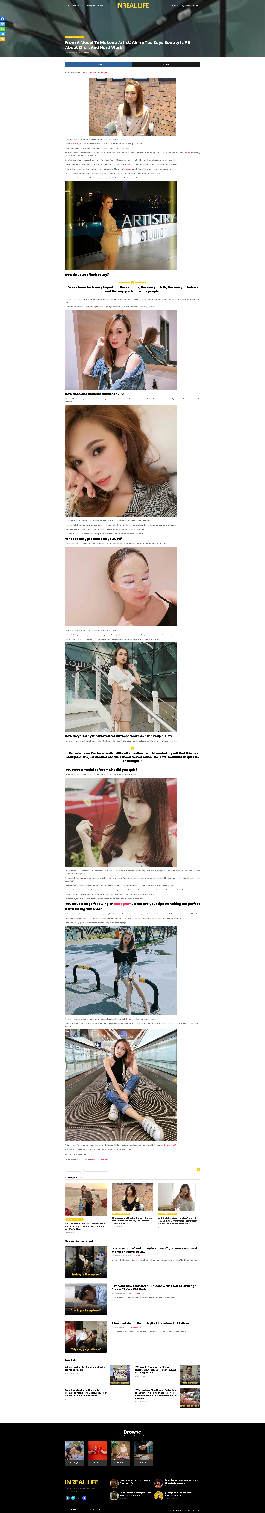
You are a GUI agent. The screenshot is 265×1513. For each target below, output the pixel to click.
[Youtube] (79, 1498)
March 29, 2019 (70, 1232)
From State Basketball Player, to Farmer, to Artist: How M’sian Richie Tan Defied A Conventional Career (86, 1393)
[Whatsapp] (2, 29)
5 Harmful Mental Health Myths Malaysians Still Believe (150, 1323)
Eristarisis (134, 1327)
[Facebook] (2, 19)
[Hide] (1, 43)
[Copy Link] (2, 39)
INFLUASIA (74, 1510)
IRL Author (138, 1256)
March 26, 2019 (163, 1227)
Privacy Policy (187, 1510)
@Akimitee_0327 (170, 1145)
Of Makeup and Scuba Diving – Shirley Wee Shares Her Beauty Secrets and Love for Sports (132, 1221)
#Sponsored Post (74, 1170)
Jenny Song (138, 1293)
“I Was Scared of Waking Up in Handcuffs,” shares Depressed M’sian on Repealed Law (154, 1250)
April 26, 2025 (140, 1402)
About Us (178, 1510)
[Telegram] (2, 34)
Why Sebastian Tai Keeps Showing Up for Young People (85, 1368)
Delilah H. (87, 52)
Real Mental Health (74, 37)
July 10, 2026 (70, 1373)
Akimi (76, 144)
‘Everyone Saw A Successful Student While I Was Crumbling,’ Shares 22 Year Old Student (154, 1287)
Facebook (93, 72)
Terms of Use (196, 1510)
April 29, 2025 (70, 1399)
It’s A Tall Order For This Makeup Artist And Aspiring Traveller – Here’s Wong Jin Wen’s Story (85, 1226)
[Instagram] (84, 1498)
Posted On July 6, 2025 (120, 1327)
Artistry (187, 153)
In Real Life (95, 1510)
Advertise (171, 1510)
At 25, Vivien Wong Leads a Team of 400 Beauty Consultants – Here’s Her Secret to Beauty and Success (177, 1221)
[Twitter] (2, 24)
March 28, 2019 (117, 1227)
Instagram (104, 72)
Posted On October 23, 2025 (122, 1293)
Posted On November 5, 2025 (122, 1256)
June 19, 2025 (140, 1376)
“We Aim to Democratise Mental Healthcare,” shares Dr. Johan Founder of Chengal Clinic (155, 1370)
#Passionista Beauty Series (96, 1170)
